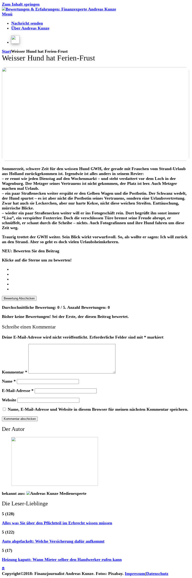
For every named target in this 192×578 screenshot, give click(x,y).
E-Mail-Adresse (17, 390)
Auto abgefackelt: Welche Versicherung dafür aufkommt (53, 541)
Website (9, 400)
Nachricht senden (27, 23)
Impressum (135, 573)
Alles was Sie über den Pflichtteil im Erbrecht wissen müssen (57, 523)
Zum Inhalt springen (21, 4)
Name (9, 381)
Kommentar (14, 372)
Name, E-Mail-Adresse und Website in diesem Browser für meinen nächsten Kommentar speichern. (98, 409)
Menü (7, 14)
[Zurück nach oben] (3, 568)
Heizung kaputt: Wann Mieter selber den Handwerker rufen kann (62, 559)
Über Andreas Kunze (30, 28)
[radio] (100, 269)
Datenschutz (157, 573)
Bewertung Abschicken (19, 298)
